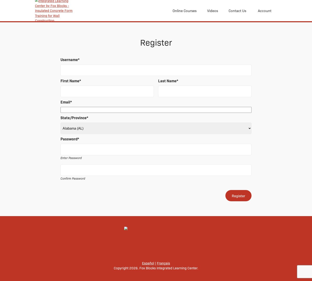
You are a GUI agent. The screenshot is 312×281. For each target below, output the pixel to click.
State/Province (74, 117)
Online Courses (185, 10)
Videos (212, 10)
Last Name (168, 80)
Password (69, 138)
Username (70, 59)
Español (148, 263)
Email (66, 102)
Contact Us (237, 10)
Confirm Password (72, 178)
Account (264, 10)
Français (163, 263)
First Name (70, 80)
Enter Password (71, 158)
